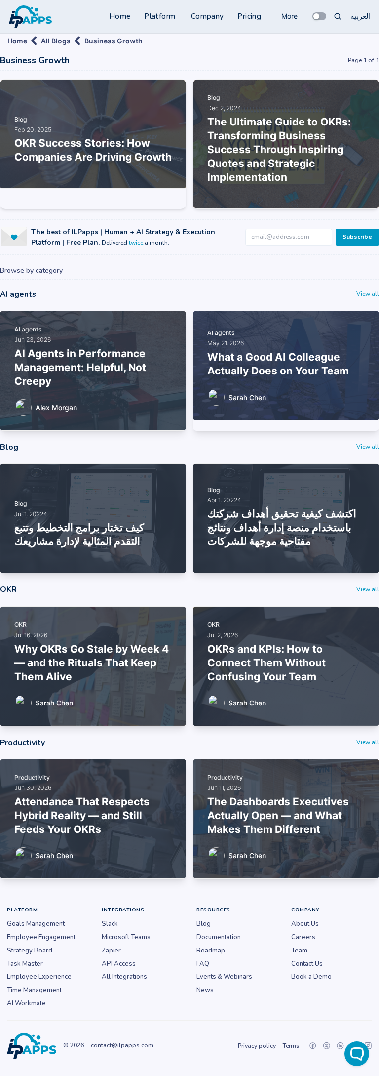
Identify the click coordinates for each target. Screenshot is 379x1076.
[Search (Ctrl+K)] (338, 16)
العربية (360, 16)
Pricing (249, 16)
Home (120, 16)
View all (367, 294)
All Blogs (56, 41)
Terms (291, 1046)
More (289, 16)
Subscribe (357, 237)
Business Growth (113, 41)
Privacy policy (257, 1046)
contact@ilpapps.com (122, 1045)
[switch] (319, 16)
